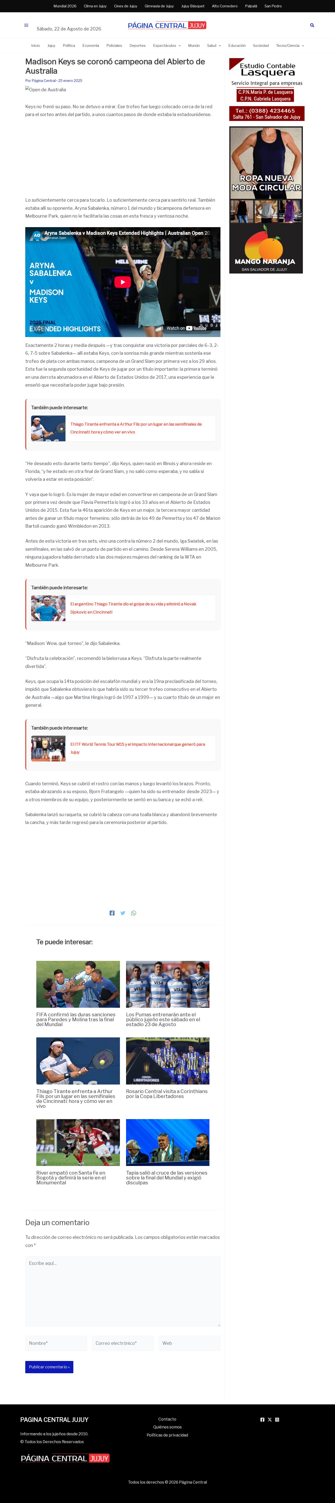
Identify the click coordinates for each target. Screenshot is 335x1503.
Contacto (167, 1419)
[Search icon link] (312, 25)
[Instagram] (277, 1419)
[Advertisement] (122, 160)
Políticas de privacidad (167, 1435)
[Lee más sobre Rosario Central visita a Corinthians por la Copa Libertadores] (168, 1060)
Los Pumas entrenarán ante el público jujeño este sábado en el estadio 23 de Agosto (163, 1019)
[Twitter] (122, 912)
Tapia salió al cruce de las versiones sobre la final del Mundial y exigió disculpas (166, 1178)
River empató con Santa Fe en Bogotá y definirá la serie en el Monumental (71, 1178)
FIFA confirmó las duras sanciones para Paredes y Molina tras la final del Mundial (76, 1019)
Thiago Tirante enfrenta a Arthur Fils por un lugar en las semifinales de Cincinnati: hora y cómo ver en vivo (75, 1098)
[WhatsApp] (133, 912)
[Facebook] (112, 912)
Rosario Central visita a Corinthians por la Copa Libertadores (167, 1093)
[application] (178, 45)
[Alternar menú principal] (26, 25)
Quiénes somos (167, 1427)
